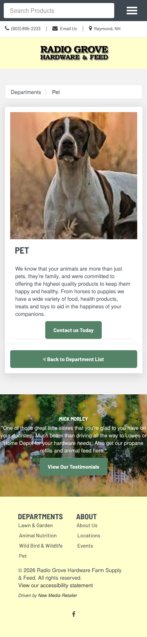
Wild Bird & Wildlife (41, 545)
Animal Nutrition (38, 535)
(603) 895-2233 (26, 28)
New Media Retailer (57, 595)
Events (85, 545)
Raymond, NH (107, 28)
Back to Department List (75, 359)
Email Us (68, 28)
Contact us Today (74, 330)
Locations (88, 535)
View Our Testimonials (74, 466)
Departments (26, 91)
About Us (87, 525)
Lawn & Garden (35, 525)
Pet (23, 555)
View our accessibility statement (55, 585)
